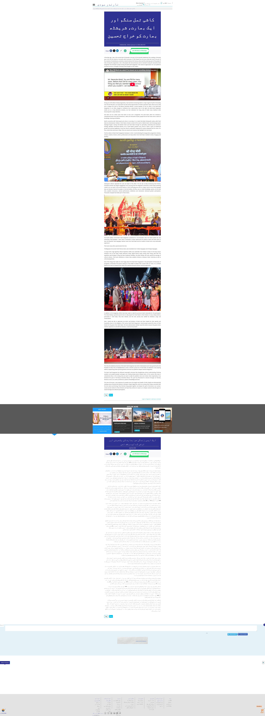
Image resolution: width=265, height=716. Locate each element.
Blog (111, 395)
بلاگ (98, 9)
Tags (106, 395)
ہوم (94, 9)
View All (117, 432)
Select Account (5, 663)
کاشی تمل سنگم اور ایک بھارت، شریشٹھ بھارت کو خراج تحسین (132, 28)
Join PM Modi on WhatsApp (139, 51)
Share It (2, 625)
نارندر (108, 4)
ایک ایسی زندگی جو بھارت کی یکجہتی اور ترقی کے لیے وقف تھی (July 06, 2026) (102, 429)
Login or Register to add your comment (151, 399)
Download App (159, 431)
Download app (4, 713)
